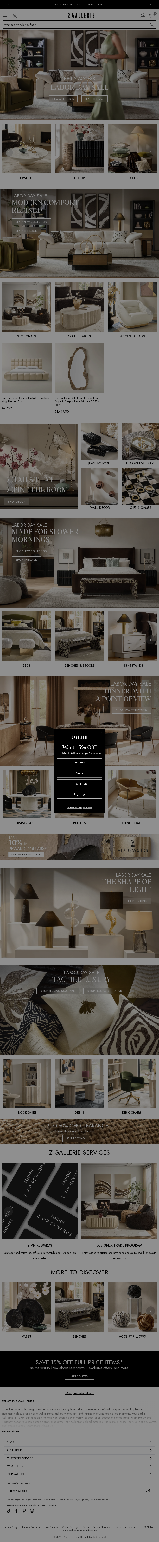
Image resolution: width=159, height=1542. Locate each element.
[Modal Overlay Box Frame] (79, 771)
